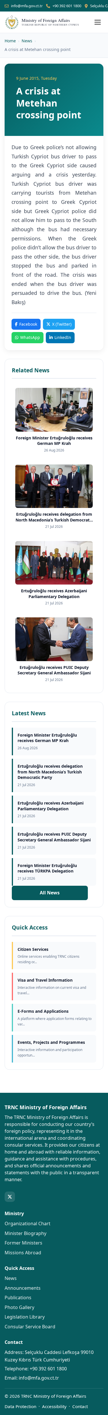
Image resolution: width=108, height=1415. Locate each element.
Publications (18, 1297)
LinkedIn (62, 337)
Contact (80, 1406)
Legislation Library (25, 1317)
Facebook (28, 324)
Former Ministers (23, 1243)
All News (50, 892)
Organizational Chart (27, 1223)
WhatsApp (30, 337)
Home (10, 40)
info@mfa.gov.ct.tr (27, 5)
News (27, 40)
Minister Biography (25, 1233)
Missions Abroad (23, 1252)
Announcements (23, 1288)
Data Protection (20, 1406)
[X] (10, 1197)
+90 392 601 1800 (66, 5)
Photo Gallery (19, 1307)
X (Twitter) (61, 324)
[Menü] (97, 22)
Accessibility (54, 1406)
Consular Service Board (30, 1326)
